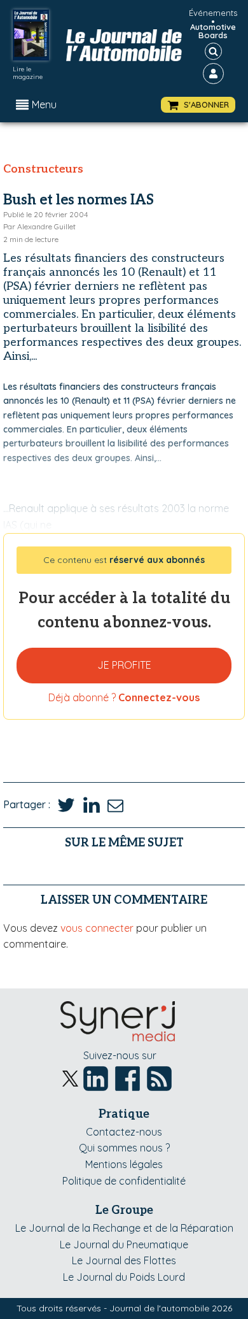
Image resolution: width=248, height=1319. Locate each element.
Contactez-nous (124, 1131)
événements (213, 13)
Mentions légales (124, 1164)
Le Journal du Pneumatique (124, 1244)
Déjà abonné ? (124, 697)
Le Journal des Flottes (124, 1260)
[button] (198, 105)
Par (39, 226)
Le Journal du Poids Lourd (124, 1277)
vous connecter (97, 928)
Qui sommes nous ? (124, 1147)
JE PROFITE (124, 665)
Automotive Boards (213, 31)
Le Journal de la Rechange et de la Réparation (124, 1228)
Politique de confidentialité (124, 1180)
